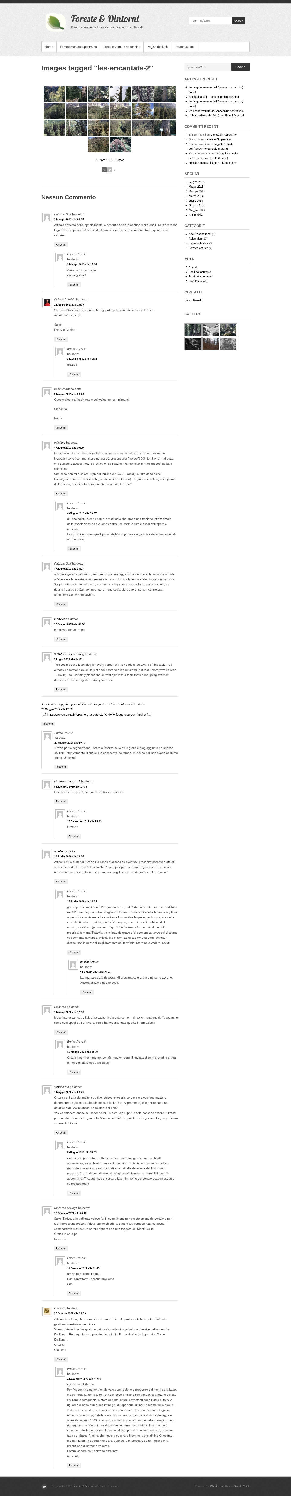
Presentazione (184, 47)
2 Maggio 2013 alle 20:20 (69, 394)
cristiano (59, 442)
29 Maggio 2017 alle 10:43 (70, 742)
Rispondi (61, 244)
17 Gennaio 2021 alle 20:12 (70, 1213)
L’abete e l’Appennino (223, 134)
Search (238, 21)
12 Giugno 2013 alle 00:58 (69, 624)
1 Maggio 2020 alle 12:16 (69, 1012)
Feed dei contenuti (200, 271)
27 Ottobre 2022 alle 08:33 (70, 1313)
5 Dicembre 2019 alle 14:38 (70, 786)
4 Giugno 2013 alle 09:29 (69, 447)
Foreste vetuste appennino (78, 47)
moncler (59, 619)
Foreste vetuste (198, 248)
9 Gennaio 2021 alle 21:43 (95, 972)
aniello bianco (89, 961)
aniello (58, 851)
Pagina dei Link (157, 47)
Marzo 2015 (196, 186)
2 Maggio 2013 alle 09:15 (69, 219)
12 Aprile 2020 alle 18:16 (69, 856)
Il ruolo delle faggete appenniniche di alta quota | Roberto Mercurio (87, 704)
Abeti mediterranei (200, 234)
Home (49, 47)
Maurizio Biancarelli (67, 781)
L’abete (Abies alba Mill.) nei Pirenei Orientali (216, 115)
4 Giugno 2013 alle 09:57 (82, 513)
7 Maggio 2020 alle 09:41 (69, 1092)
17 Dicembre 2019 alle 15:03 (84, 821)
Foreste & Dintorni (105, 18)
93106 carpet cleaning (69, 654)
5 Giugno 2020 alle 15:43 (82, 1152)
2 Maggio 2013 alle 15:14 (82, 264)
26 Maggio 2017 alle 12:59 (57, 709)
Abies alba (195, 238)
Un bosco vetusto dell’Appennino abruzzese (216, 110)
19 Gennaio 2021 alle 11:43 (83, 1268)
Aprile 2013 (196, 214)
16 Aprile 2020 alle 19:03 (82, 901)
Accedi (193, 267)
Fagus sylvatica (198, 243)
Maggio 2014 (197, 191)
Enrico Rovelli (193, 300)
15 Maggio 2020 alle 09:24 (82, 1052)
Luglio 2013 (196, 200)
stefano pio (61, 1087)
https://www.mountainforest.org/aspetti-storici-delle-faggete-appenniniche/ (96, 714)
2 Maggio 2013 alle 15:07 (69, 304)
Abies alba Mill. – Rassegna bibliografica (214, 96)
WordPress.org (198, 281)
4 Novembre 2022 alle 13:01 (84, 1379)
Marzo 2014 (196, 196)
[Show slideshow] (110, 160)
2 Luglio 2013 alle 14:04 (68, 659)
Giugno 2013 (196, 205)
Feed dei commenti (200, 276)
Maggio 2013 (197, 210)
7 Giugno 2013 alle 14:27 (69, 568)
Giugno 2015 (196, 182)
